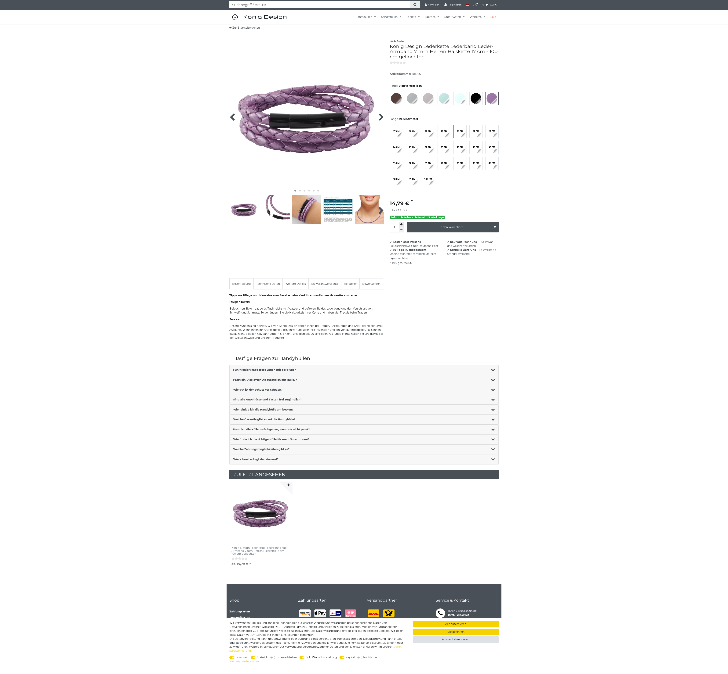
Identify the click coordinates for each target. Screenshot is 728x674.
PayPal (350, 657)
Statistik (262, 657)
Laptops (430, 17)
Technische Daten (268, 283)
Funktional (370, 657)
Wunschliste (401, 258)
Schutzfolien (389, 17)
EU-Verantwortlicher (324, 283)
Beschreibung (241, 283)
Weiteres (476, 17)
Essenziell (241, 657)
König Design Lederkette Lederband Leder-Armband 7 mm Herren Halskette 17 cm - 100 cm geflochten (260, 551)
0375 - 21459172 (458, 615)
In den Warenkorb (451, 227)
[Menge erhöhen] (401, 224)
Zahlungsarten (239, 611)
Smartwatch (453, 17)
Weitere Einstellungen (244, 661)
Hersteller (350, 283)
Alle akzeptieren (455, 624)
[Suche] (415, 4)
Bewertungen (371, 283)
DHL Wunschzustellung (321, 657)
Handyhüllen (364, 17)
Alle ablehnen (455, 631)
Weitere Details (295, 283)
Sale (493, 17)
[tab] (241, 283)
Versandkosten (239, 617)
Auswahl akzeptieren (455, 639)
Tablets (411, 17)
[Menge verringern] (401, 229)
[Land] (467, 4)
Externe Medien (286, 657)
